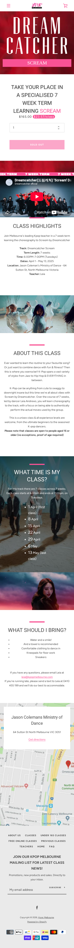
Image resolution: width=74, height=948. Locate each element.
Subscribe (55, 887)
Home (41, 846)
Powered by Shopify (37, 921)
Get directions (37, 739)
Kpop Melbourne (46, 917)
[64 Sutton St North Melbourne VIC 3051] (37, 764)
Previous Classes (53, 841)
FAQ (51, 846)
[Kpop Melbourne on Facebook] (37, 907)
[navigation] (8, 5)
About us (14, 835)
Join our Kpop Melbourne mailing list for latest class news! (37, 863)
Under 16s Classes (53, 835)
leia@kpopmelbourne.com (37, 677)
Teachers (26, 846)
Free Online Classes (23, 841)
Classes (30, 835)
